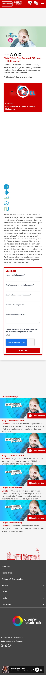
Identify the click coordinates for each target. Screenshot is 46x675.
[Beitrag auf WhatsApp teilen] (11, 54)
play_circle (37, 669)
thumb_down (33, 669)
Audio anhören (36, 416)
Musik (4, 598)
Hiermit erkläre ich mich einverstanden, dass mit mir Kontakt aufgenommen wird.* (22, 331)
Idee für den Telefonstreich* (16, 315)
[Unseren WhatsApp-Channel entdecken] (2, 645)
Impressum (5, 637)
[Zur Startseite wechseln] (7, 4)
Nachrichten (7, 573)
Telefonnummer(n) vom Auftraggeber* (20, 285)
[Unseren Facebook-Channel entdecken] (5, 645)
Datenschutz (18, 637)
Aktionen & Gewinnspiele (13, 579)
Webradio (6, 567)
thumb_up (41, 669)
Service (5, 585)
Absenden (23, 350)
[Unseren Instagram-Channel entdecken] (9, 645)
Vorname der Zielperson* (15, 305)
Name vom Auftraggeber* (15, 275)
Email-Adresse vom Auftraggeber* (18, 295)
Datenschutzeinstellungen (12, 641)
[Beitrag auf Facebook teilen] (15, 54)
